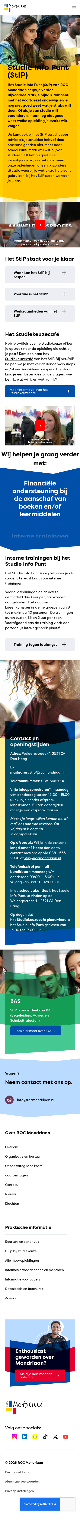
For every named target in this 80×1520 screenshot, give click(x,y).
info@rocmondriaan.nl (35, 1099)
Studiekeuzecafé (19, 358)
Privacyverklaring (17, 1472)
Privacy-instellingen (19, 1491)
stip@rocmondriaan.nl (48, 772)
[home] (15, 7)
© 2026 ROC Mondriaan (24, 1462)
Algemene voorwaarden (22, 1481)
